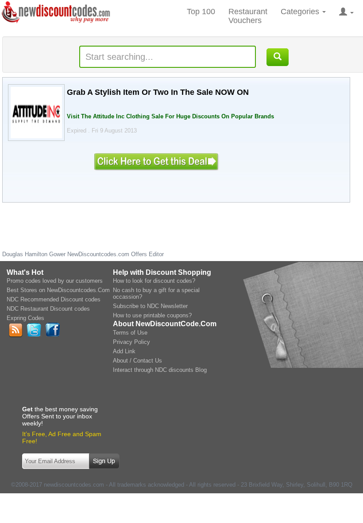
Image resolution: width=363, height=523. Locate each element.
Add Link (124, 351)
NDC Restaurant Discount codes (48, 308)
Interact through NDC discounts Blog (160, 370)
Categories (301, 11)
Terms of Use (130, 332)
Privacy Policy (131, 342)
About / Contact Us (137, 360)
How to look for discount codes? (154, 280)
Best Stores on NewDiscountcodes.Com (58, 290)
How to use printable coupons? (152, 315)
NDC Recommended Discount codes (53, 299)
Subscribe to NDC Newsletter (150, 306)
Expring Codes (25, 318)
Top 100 (201, 11)
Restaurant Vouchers (247, 16)
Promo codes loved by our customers (55, 280)
